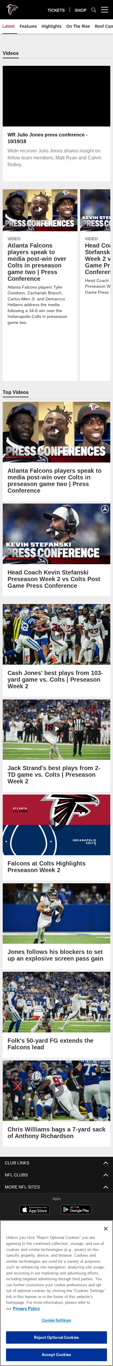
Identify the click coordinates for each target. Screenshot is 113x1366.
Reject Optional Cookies (56, 1337)
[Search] (93, 10)
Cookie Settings (56, 1320)
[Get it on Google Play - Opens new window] (76, 1212)
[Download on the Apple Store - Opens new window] (34, 1210)
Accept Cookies (56, 1354)
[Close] (105, 1234)
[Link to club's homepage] (12, 7)
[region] (56, 1296)
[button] (56, 111)
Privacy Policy (72, 1308)
